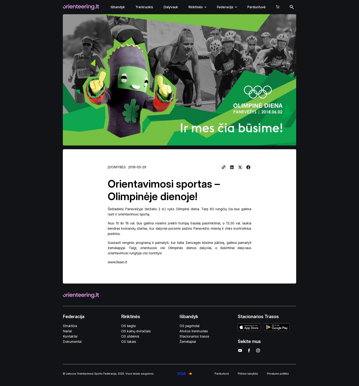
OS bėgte (128, 326)
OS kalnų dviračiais (136, 331)
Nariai (67, 331)
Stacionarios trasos (194, 336)
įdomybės (117, 167)
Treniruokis (144, 7)
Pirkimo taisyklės (248, 373)
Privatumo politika (278, 373)
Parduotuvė (256, 7)
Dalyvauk (171, 7)
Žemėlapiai (188, 342)
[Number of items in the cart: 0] (277, 7)
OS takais (128, 342)
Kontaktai (70, 336)
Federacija (225, 7)
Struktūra (70, 326)
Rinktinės (195, 7)
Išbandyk (118, 7)
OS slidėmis (130, 336)
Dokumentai (72, 342)
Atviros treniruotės (194, 331)
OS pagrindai (190, 326)
